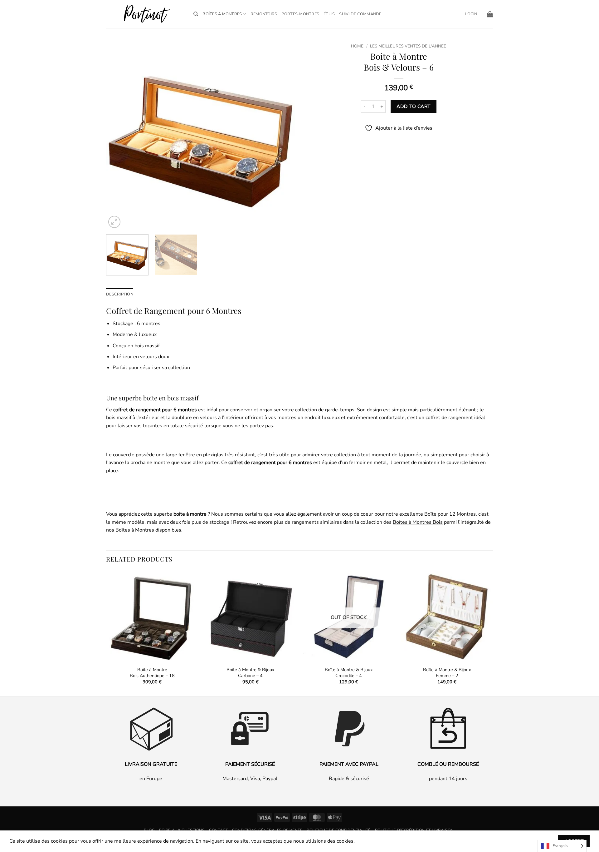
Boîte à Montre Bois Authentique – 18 (152, 672)
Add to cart (413, 106)
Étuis (329, 14)
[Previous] (117, 135)
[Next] (283, 135)
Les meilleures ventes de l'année (408, 46)
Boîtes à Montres (222, 14)
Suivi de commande (360, 14)
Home (357, 46)
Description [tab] (119, 294)
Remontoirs (264, 14)
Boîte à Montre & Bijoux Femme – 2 (447, 672)
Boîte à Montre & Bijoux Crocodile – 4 (349, 672)
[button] (471, 14)
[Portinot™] (145, 14)
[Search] (195, 14)
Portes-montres (300, 14)
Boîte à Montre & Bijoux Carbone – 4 (250, 672)
